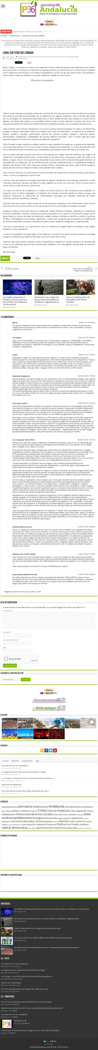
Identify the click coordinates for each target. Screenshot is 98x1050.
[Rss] (42, 750)
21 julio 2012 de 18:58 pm (86, 527)
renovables (31, 828)
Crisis (42, 810)
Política (61, 824)
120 (14, 1033)
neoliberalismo (17, 825)
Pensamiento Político (72, 57)
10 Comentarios (10, 58)
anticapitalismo (73, 806)
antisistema (87, 807)
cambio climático (20, 811)
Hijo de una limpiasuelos (12, 785)
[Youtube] (55, 750)
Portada (3, 36)
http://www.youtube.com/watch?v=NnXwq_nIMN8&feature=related (40, 566)
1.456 (17, 1004)
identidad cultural (33, 821)
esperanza (77, 818)
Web (4, 648)
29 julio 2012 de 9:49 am (87, 322)
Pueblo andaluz (80, 824)
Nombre (7, 632)
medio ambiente (77, 821)
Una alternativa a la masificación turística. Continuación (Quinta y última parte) (46, 947)
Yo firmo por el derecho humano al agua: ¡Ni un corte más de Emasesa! (30, 1030)
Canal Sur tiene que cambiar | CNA (27, 592)
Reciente (15, 761)
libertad (63, 821)
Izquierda (60, 57)
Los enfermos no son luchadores (15, 766)
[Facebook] (46, 750)
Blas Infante (6, 811)
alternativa (25, 806)
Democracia (32, 57)
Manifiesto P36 (20, 1021)
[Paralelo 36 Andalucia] (49, 9)
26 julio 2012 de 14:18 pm (86, 403)
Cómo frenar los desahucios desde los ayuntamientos (83, 269)
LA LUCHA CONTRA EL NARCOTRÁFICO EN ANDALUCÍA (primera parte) (43, 938)
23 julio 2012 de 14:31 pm (86, 440)
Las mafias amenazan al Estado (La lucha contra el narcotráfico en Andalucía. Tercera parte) (15, 301)
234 (16, 1017)
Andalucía (56, 806)
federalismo (6, 821)
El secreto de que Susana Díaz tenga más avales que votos (25, 791)
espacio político (64, 818)
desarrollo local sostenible (64, 814)
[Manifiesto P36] (7, 1024)
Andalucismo (14, 36)
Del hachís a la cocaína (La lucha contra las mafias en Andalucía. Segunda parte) (47, 299)
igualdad (48, 821)
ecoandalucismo (20, 818)
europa (85, 818)
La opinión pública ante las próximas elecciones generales (34, 31)
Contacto (64, 1047)
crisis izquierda (78, 811)
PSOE (68, 824)
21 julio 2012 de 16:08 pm (86, 574)
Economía (51, 818)
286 (15, 1011)
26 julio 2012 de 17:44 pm (86, 376)
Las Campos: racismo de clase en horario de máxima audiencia (27, 778)
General (54, 57)
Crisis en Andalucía (58, 810)
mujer (10, 825)
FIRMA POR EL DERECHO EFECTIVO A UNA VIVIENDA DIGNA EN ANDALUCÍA (32, 1008)
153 (28, 1023)
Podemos (51, 824)
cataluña (33, 811)
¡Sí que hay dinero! (12, 268)
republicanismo (44, 828)
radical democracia (14, 827)
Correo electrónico (11, 640)
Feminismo (47, 57)
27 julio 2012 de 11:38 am (86, 355)
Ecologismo (39, 818)
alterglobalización (10, 807)
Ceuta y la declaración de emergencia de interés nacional (77, 299)
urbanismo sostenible (84, 828)
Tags (37, 761)
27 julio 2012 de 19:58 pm (86, 337)
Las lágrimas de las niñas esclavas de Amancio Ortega (24, 772)
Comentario (8, 611)
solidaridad (71, 828)
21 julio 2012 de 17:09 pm (86, 554)
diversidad (79, 815)
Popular (5, 761)
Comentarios (27, 761)
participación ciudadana (34, 824)
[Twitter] (51, 750)
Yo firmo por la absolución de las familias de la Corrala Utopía (26, 1002)
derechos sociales (42, 814)
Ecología (40, 57)
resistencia (59, 828)
